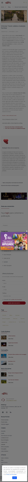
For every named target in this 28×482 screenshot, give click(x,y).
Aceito (14, 477)
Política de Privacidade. (11, 474)
